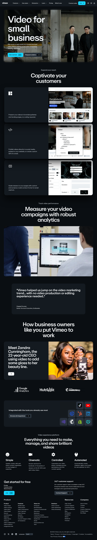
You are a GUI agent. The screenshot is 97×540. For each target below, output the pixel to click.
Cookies (81, 534)
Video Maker (7, 511)
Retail (35, 521)
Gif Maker (20, 517)
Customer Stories (69, 507)
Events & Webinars (70, 509)
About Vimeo (83, 503)
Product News (84, 511)
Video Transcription (23, 509)
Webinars (6, 517)
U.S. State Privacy (66, 534)
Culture (82, 507)
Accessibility (89, 534)
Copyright (75, 534)
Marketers (37, 513)
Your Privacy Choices (56, 537)
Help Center (68, 503)
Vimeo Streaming (56, 509)
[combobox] (29, 534)
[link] (72, 3)
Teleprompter (21, 507)
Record (6, 513)
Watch (66, 517)
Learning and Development (41, 517)
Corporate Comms (39, 515)
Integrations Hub (8, 526)
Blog (66, 511)
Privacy (57, 534)
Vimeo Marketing (56, 507)
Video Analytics (8, 524)
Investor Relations (85, 509)
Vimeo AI (6, 521)
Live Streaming (8, 515)
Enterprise (36, 506)
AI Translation (21, 521)
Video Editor (7, 509)
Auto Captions (22, 511)
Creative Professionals (40, 509)
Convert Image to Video (24, 519)
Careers (82, 505)
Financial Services (39, 522)
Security (20, 515)
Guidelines (67, 515)
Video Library (7, 519)
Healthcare (37, 519)
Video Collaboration (9, 522)
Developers (68, 513)
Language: (22, 534)
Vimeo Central (55, 506)
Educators (37, 511)
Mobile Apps (21, 506)
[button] (16, 3)
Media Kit (67, 519)
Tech (35, 524)
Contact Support (69, 505)
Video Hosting (8, 507)
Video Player (7, 506)
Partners (67, 520)
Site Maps (83, 513)
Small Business (38, 507)
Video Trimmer (22, 513)
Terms (52, 534)
